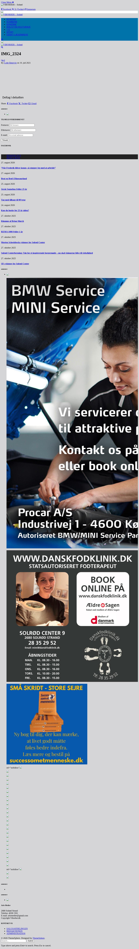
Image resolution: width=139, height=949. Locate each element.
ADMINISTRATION (16, 933)
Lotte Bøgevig (10, 63)
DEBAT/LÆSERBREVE (17, 34)
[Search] (2, 39)
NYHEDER (11, 19)
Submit (30, 941)
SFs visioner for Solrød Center (15, 264)
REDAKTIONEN (15, 931)
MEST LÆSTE (13, 158)
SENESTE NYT (14, 155)
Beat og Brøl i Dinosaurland (14, 178)
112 (8, 29)
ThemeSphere (39, 938)
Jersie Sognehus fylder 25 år (14, 189)
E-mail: (4, 135)
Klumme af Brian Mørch (12, 221)
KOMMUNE (12, 22)
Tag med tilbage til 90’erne (13, 200)
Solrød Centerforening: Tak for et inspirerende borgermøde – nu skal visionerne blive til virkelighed (47, 253)
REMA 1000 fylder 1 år (12, 232)
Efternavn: (5, 130)
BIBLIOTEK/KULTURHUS (18, 27)
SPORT (10, 32)
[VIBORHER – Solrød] (12, 14)
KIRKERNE (12, 24)
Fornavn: (5, 125)
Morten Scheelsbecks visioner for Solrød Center (23, 242)
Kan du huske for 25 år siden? (15, 210)
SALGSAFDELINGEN (17, 928)
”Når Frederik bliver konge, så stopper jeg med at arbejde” (28, 168)
